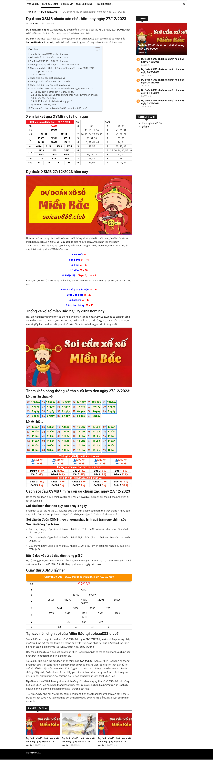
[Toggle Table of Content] (96, 49)
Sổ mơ (145, 126)
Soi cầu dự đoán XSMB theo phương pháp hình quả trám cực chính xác (67, 94)
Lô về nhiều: (40, 74)
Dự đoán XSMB (49, 11)
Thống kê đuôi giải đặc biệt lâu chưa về (50, 84)
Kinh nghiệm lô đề (152, 123)
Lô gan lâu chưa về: (44, 71)
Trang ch (31, 11)
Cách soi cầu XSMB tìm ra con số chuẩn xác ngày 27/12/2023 (61, 88)
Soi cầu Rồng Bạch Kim (45, 98)
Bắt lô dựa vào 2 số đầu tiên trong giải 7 (53, 101)
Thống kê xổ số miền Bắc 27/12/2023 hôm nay (54, 64)
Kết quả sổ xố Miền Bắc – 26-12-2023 (49, 57)
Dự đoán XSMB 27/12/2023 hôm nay (49, 61)
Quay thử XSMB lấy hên (43, 104)
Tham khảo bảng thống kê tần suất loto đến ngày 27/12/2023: (62, 68)
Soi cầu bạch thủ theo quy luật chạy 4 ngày (54, 91)
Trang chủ (182, 752)
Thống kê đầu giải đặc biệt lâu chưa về (50, 81)
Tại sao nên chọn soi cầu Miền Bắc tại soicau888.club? (59, 108)
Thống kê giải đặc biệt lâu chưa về (47, 77)
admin (36, 23)
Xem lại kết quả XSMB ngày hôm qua (49, 53)
